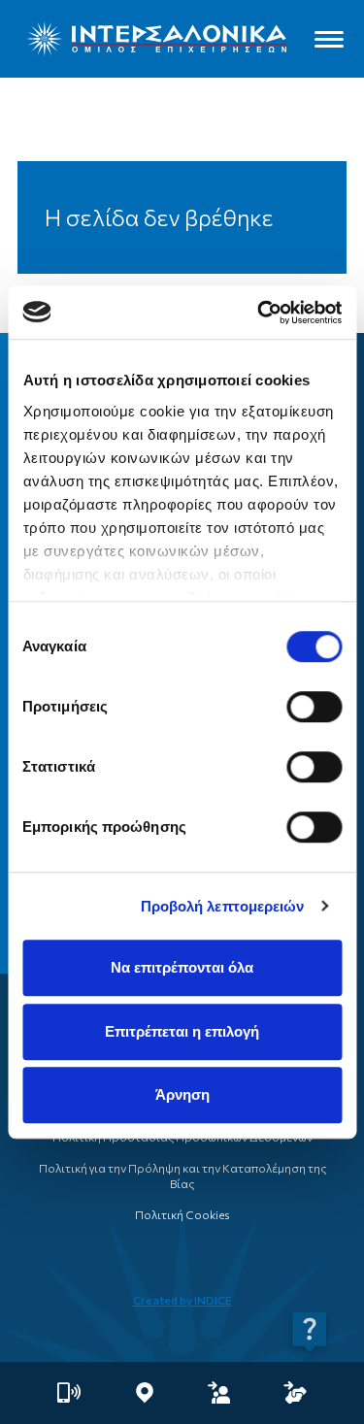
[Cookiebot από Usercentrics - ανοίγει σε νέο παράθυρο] (259, 312)
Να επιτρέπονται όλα (182, 967)
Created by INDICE (182, 1300)
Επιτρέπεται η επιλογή (182, 1031)
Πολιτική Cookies (182, 1214)
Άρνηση (182, 1094)
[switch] (314, 706)
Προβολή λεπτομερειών (223, 906)
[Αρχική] (156, 39)
